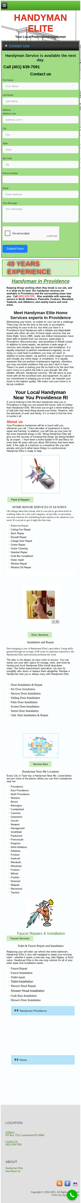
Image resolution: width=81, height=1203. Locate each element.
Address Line (9, 113)
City (4, 128)
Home (23, 1059)
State (5, 143)
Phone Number (10, 173)
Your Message (9, 203)
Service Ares (40, 764)
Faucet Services (20, 938)
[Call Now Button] (72, 1195)
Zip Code (7, 158)
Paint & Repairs (20, 499)
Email (5, 188)
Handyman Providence (33, 1010)
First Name (8, 80)
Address (6, 110)
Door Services (39, 634)
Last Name (8, 95)
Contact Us (11, 1141)
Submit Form (15, 248)
